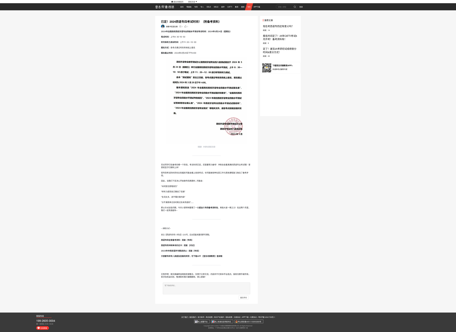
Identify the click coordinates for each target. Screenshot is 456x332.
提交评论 (243, 297)
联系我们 (193, 317)
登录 (301, 7)
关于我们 (184, 317)
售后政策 (209, 317)
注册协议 (237, 317)
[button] (192, 1)
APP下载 (245, 317)
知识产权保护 (219, 317)
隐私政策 (229, 317)
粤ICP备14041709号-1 (266, 317)
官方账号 (201, 317)
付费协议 (253, 317)
